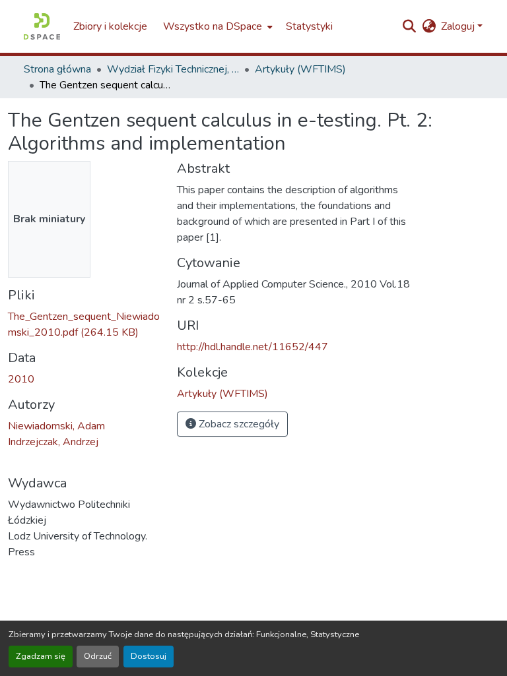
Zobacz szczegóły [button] (237, 424)
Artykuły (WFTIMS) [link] (300, 69)
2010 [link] (21, 379)
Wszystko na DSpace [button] (212, 26)
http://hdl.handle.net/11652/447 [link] (252, 347)
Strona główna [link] (57, 69)
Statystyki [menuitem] (309, 26)
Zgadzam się (40, 656)
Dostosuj (148, 656)
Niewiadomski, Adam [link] (56, 426)
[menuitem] (216, 26)
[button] (42, 26)
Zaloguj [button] (459, 26)
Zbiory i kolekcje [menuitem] (110, 26)
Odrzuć (98, 656)
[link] (84, 324)
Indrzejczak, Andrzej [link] (53, 442)
